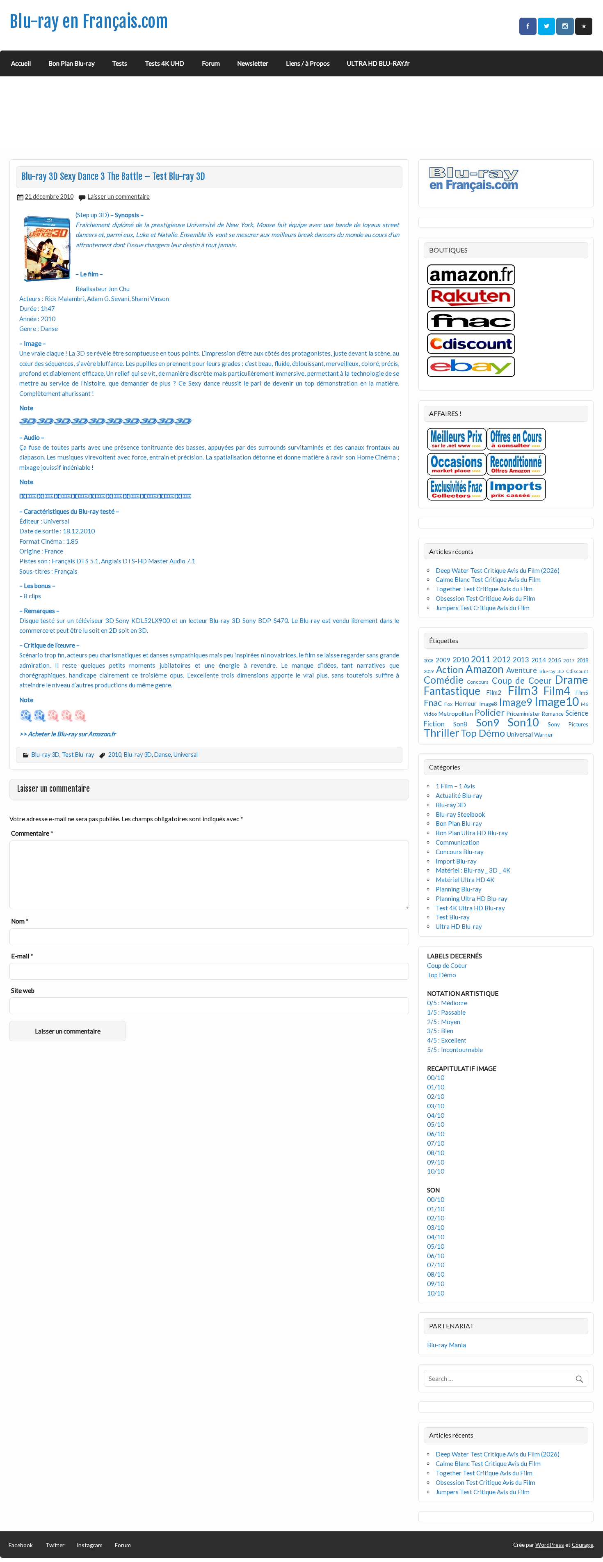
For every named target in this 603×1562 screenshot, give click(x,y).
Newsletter (252, 63)
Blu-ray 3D (45, 754)
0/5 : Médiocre (447, 1002)
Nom (20, 921)
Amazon (485, 668)
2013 (521, 660)
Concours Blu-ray (460, 851)
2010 (114, 754)
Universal (186, 754)
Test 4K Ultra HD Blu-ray (470, 908)
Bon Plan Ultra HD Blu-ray (472, 832)
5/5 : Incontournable (455, 1049)
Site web (22, 990)
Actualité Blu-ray (459, 795)
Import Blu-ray (456, 861)
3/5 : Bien (440, 1030)
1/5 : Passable (446, 1012)
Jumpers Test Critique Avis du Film (483, 607)
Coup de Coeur (522, 680)
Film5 (582, 693)
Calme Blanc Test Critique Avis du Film (488, 579)
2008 (429, 660)
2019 (429, 671)
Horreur (466, 703)
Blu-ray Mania (446, 1344)
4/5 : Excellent (446, 1040)
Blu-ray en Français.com (88, 21)
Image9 (515, 702)
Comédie (444, 680)
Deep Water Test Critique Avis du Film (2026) (498, 570)
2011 (481, 659)
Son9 (487, 722)
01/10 (435, 1087)
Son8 (460, 724)
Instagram (90, 1544)
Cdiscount (577, 671)
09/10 (435, 1162)
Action (449, 669)
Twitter (55, 1544)
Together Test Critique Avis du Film (484, 589)
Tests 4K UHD (164, 63)
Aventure (521, 670)
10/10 (435, 1171)
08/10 (435, 1152)
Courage (582, 1544)
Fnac (433, 702)
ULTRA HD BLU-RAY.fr (378, 63)
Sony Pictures (568, 724)
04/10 (435, 1115)
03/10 (435, 1105)
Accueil (21, 63)
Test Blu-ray (78, 754)
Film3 (522, 690)
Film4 (557, 690)
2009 (443, 660)
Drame (571, 679)
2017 (569, 660)
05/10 (435, 1124)
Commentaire (32, 833)
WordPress (549, 1544)
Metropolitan (456, 713)
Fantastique (452, 690)
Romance (553, 714)
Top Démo (483, 733)
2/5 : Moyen (443, 1021)
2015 (554, 660)
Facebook (21, 1544)
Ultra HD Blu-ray (459, 926)
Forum (211, 63)
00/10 (435, 1077)
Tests (119, 63)
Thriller (441, 732)
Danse (162, 754)
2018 (582, 660)
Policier (490, 712)
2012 (502, 659)
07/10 (435, 1143)
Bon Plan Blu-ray (71, 63)
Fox (448, 704)
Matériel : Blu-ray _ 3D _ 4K (473, 870)
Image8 (488, 704)
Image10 (556, 701)
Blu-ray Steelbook (460, 814)
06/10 (435, 1133)
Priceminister (523, 713)
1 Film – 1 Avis (455, 786)
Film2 (493, 692)
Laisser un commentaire (119, 196)
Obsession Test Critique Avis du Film (485, 598)
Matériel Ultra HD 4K (465, 879)
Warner (543, 734)
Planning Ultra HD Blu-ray (471, 898)
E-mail (22, 956)
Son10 (523, 722)
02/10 (435, 1096)
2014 (538, 660)
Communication (458, 842)
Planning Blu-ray (459, 889)
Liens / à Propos (308, 63)
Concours (478, 682)
